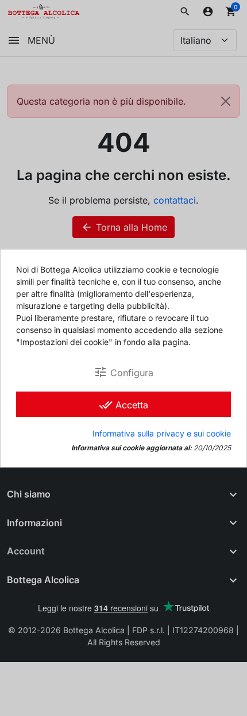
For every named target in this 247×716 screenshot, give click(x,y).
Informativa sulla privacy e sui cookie (161, 433)
